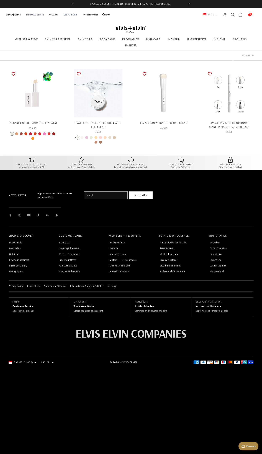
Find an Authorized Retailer (173, 242)
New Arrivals (15, 242)
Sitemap (112, 286)
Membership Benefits (119, 265)
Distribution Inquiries (170, 265)
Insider (131, 45)
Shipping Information (69, 248)
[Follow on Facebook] (10, 215)
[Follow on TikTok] (38, 215)
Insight (219, 39)
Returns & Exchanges (69, 254)
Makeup (174, 39)
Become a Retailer (168, 259)
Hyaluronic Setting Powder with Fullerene (98, 125)
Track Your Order (67, 259)
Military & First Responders (123, 259)
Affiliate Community (119, 271)
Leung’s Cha (216, 259)
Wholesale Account (169, 254)
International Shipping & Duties (87, 286)
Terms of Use (34, 286)
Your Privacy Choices (55, 286)
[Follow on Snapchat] (56, 215)
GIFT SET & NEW (26, 39)
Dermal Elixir (216, 254)
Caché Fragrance (218, 265)
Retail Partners (167, 248)
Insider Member (117, 242)
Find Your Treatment (19, 259)
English (45, 362)
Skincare (85, 39)
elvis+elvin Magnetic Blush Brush (163, 123)
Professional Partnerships (172, 271)
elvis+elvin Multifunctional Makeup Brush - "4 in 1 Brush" (229, 125)
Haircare (153, 39)
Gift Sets (13, 254)
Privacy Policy (16, 286)
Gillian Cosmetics (218, 248)
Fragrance (130, 39)
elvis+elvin (215, 242)
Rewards (113, 248)
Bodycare (107, 39)
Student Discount (118, 254)
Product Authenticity (69, 271)
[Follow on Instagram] (19, 215)
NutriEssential (217, 271)
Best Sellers (15, 248)
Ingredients (196, 39)
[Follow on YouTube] (29, 215)
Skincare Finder (58, 39)
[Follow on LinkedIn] (47, 215)
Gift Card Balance (68, 265)
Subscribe (141, 195)
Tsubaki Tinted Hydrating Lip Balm (33, 123)
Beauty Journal (16, 271)
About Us (239, 39)
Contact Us (65, 242)
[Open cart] (245, 15)
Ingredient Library (18, 265)
